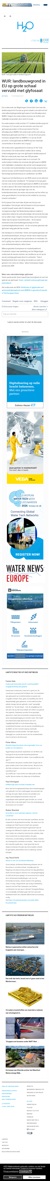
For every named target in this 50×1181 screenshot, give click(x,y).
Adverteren (31, 1096)
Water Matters (32, 1120)
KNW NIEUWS (6, 1096)
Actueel (30, 1101)
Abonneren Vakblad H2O (35, 1089)
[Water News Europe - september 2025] (25, 573)
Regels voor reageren (22, 301)
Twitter (5, 1142)
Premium (30, 1117)
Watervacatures (33, 1126)
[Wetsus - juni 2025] (25, 523)
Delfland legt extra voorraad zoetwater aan (20, 785)
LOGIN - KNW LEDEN (8, 1106)
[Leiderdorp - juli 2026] (25, 622)
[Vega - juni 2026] (25, 447)
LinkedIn (5, 1139)
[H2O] (25, 26)
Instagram (5, 1149)
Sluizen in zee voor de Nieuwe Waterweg (19, 861)
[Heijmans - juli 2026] (25, 4)
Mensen (29, 1114)
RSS (36, 301)
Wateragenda (32, 1123)
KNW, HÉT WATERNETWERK (10, 1086)
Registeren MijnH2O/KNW (11, 1152)
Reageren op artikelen (35, 1093)
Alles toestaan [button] (34, 1177)
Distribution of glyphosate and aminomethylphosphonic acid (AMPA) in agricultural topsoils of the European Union (24, 290)
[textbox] (25, 314)
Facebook (5, 1145)
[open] (5, 16)
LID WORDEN (6, 1104)
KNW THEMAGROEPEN (9, 1099)
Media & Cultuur (33, 1111)
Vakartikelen (31, 1104)
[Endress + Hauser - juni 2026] (25, 372)
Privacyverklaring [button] (11, 1171)
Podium (29, 1108)
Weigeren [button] (13, 1177)
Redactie (30, 1086)
